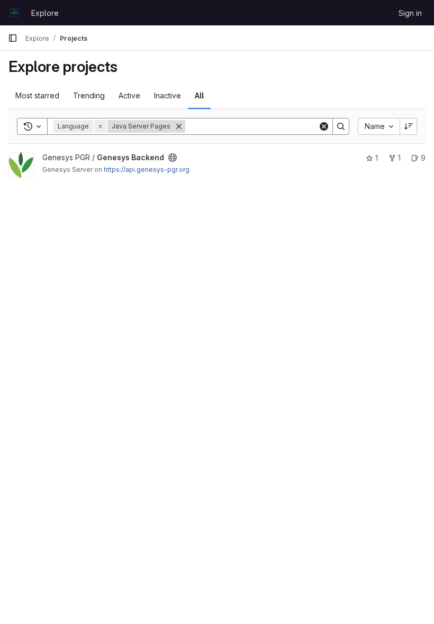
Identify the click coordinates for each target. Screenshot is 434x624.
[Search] (340, 126)
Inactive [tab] (167, 95)
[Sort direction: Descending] (408, 126)
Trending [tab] (89, 95)
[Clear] (324, 126)
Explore (45, 12)
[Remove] (179, 126)
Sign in (410, 12)
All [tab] (199, 95)
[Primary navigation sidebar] (12, 38)
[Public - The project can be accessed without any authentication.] (172, 157)
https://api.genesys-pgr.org (146, 169)
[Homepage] (14, 12)
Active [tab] (129, 95)
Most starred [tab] (37, 95)
